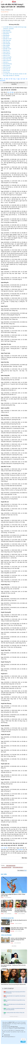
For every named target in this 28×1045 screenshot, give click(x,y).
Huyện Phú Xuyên (7, 67)
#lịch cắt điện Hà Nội (11, 865)
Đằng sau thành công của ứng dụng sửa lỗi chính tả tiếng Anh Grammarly (14, 992)
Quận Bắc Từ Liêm (7, 48)
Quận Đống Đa (6, 35)
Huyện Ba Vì (5, 62)
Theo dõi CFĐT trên (4, 11)
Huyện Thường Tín (7, 60)
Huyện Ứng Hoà (6, 70)
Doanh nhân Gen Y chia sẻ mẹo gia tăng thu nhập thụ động (13, 984)
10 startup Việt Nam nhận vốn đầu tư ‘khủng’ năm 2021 (14, 1013)
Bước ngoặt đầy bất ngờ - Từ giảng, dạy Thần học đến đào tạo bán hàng (13, 966)
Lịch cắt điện (4, 848)
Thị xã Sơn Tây (6, 72)
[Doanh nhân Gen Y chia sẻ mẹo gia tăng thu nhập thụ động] (14, 976)
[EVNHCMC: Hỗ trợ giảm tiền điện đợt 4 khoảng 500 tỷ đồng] (7, 903)
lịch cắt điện (10, 92)
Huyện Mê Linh (6, 50)
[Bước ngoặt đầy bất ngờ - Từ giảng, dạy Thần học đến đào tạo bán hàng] (14, 957)
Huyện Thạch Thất (7, 58)
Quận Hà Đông (6, 47)
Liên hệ (23, 1039)
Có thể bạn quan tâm (7, 918)
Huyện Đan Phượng (7, 63)
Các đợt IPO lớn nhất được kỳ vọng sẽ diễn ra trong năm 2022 (14, 1001)
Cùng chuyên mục (6, 935)
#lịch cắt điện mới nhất (6, 867)
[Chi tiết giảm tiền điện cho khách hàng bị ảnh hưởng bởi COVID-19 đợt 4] (21, 903)
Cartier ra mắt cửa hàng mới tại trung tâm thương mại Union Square (18, 940)
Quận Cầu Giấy (6, 42)
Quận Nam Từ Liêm (7, 38)
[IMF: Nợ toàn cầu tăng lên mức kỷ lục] (5, 922)
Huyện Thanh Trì (6, 52)
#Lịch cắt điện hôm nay (18, 867)
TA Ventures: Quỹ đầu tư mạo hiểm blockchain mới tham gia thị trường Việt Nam (14, 1009)
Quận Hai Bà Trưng (7, 32)
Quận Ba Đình (6, 33)
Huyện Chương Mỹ (7, 57)
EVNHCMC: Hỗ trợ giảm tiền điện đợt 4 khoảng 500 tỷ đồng (6, 910)
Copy (25, 870)
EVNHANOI (20, 849)
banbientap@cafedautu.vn (9, 1036)
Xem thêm (14, 945)
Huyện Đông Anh (6, 53)
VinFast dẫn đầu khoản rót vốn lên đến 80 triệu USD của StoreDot (14, 1005)
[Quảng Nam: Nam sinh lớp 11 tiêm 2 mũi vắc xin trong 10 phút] (5, 929)
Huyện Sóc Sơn (6, 55)
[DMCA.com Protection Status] (23, 1041)
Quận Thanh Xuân (7, 40)
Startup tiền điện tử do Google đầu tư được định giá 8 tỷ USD (14, 996)
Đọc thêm (4, 874)
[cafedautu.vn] (14, 2)
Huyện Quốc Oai (6, 68)
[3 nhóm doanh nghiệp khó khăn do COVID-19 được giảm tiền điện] (14, 884)
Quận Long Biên (6, 45)
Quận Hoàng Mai (6, 43)
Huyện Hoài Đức (6, 65)
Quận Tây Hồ (6, 37)
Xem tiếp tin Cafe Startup (14, 1016)
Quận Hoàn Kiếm (6, 30)
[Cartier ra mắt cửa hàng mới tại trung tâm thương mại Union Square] (5, 940)
